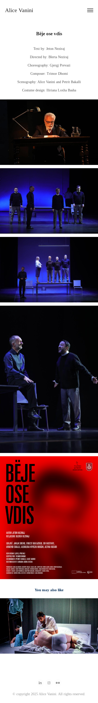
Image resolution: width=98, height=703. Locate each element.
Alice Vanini (20, 10)
